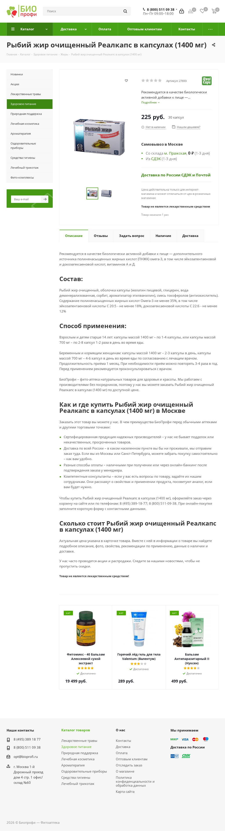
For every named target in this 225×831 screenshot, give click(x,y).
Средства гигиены (75, 777)
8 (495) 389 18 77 (27, 739)
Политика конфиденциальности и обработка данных (135, 781)
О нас (120, 730)
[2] (147, 80)
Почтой (203, 174)
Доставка (123, 746)
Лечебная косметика (77, 759)
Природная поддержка (79, 753)
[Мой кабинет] (181, 11)
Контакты (123, 740)
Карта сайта (125, 791)
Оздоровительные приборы (84, 771)
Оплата (121, 753)
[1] (143, 80)
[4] (156, 80)
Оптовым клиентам (131, 759)
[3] (152, 80)
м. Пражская (175, 153)
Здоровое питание (76, 746)
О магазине (125, 771)
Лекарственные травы (79, 740)
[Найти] (125, 11)
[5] (160, 80)
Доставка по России (161, 174)
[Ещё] (211, 29)
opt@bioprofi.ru (26, 756)
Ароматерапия (73, 765)
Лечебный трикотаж (77, 783)
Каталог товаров (75, 730)
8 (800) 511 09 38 (160, 9)
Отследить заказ (129, 765)
